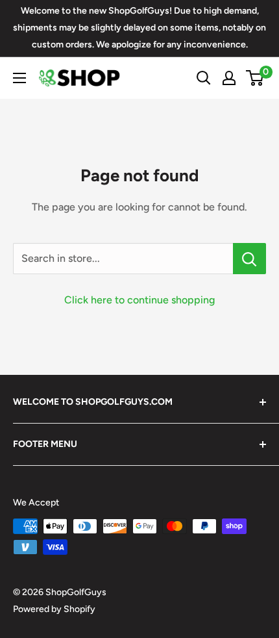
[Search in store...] (249, 258)
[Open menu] (19, 78)
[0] (255, 78)
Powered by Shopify (54, 609)
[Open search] (204, 78)
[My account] (229, 78)
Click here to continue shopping (139, 300)
